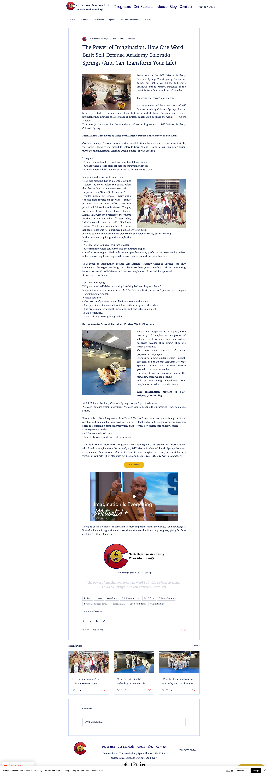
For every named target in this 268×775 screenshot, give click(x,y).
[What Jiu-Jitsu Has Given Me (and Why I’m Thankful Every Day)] (179, 662)
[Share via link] (104, 621)
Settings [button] (229, 770)
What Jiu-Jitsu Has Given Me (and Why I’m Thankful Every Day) (178, 681)
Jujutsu (99, 598)
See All (197, 645)
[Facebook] (125, 765)
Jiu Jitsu (87, 598)
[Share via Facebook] (83, 621)
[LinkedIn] (142, 765)
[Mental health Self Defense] (134, 662)
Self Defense (99, 19)
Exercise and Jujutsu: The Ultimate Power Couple (86, 681)
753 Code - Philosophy (129, 19)
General (85, 19)
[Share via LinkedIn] (97, 621)
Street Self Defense (138, 604)
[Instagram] (133, 765)
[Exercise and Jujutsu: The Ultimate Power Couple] (89, 662)
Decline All (242, 770)
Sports (112, 19)
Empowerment (119, 604)
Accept (256, 770)
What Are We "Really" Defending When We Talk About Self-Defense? (131, 681)
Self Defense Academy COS (92, 5)
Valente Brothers (157, 604)
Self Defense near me (130, 598)
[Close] (264, 770)
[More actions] (184, 39)
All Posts (72, 19)
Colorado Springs (166, 598)
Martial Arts (112, 598)
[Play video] (134, 496)
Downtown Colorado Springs (96, 604)
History (147, 19)
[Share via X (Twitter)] (90, 621)
